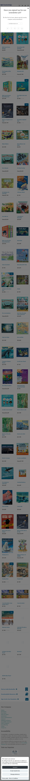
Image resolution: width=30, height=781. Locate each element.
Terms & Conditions (13, 778)
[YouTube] (22, 28)
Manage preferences (15, 774)
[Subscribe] (20, 23)
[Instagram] (18, 28)
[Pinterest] (14, 28)
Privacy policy (5, 778)
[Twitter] (7, 28)
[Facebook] (11, 28)
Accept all (15, 767)
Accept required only (15, 770)
